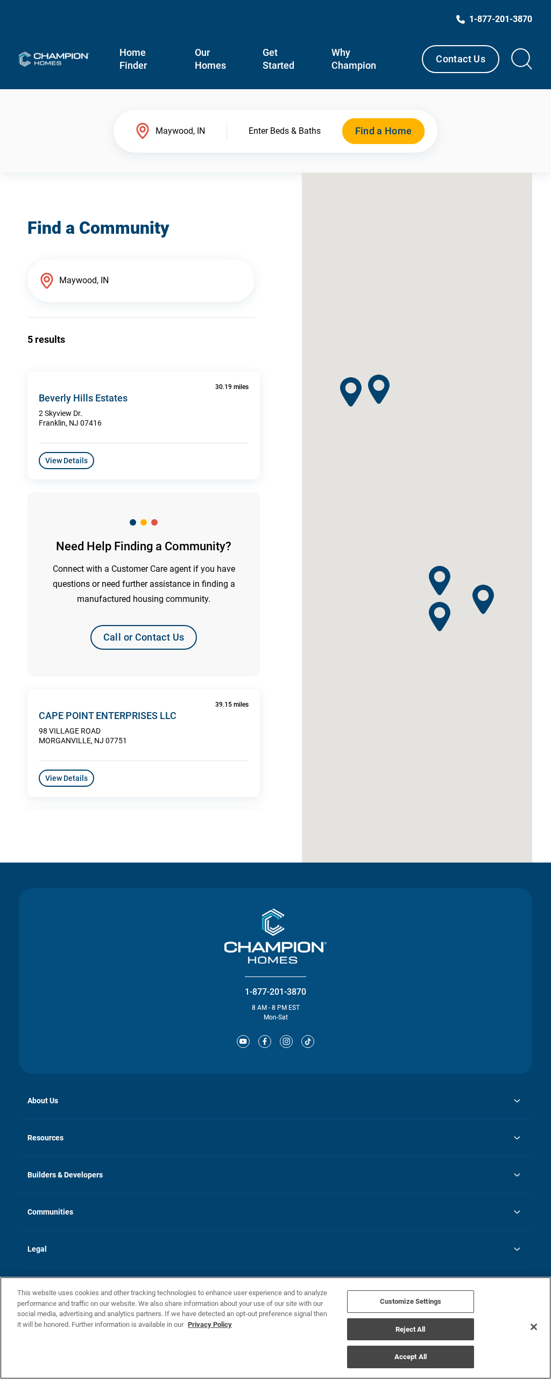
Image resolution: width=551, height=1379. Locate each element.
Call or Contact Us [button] (143, 637)
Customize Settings (410, 1301)
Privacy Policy (210, 1324)
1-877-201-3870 (275, 992)
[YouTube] (243, 1041)
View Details (66, 460)
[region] (275, 1328)
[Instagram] (286, 1041)
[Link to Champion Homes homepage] (54, 59)
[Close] (534, 1327)
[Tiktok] (307, 1041)
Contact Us (460, 58)
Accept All (410, 1357)
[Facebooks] (264, 1041)
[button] (379, 389)
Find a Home (383, 131)
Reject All (410, 1329)
